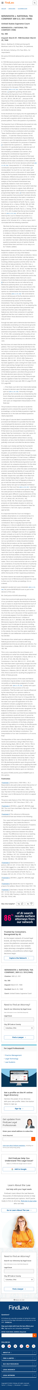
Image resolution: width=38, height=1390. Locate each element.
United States (11, 8)
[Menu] (2, 2)
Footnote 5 (6, 878)
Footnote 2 (6, 806)
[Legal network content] (34, 1375)
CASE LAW (3, 8)
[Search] (35, 3)
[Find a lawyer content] (34, 1358)
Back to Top (19, 1300)
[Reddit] (27, 1346)
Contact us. (8, 1322)
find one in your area (28, 1201)
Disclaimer (17, 1385)
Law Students (10, 1062)
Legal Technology (11, 1059)
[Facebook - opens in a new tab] (3, 1346)
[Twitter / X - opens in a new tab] (15, 1346)
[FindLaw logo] (10, 2)
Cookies (25, 1385)
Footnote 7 (6, 890)
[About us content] (34, 1352)
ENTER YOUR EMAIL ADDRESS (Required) (13, 1332)
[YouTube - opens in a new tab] (9, 1346)
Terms (3, 1385)
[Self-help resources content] (34, 1364)
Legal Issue (8, 1016)
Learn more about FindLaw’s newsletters (14, 1145)
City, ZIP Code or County (12, 1024)
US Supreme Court (22, 8)
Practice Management (13, 1055)
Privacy (10, 1385)
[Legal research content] (34, 1370)
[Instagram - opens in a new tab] (21, 1346)
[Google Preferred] (33, 1346)
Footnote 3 (6, 814)
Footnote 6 (6, 884)
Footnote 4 (6, 863)
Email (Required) (8, 1135)
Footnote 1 (6, 783)
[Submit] (33, 1139)
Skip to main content (19, 2)
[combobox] (19, 1019)
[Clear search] (32, 1028)
